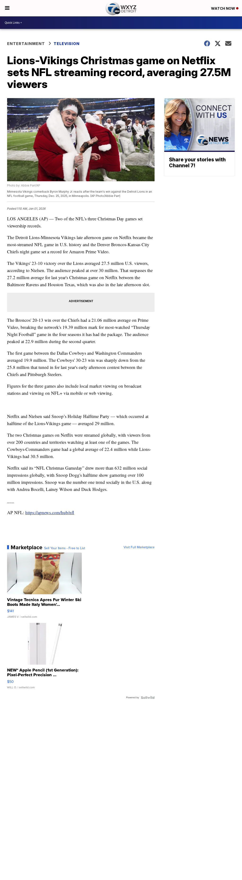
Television (67, 43)
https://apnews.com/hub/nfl (49, 512)
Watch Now (223, 8)
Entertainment (26, 43)
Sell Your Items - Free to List (64, 548)
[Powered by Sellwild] (148, 697)
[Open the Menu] (7, 8)
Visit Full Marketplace (139, 547)
